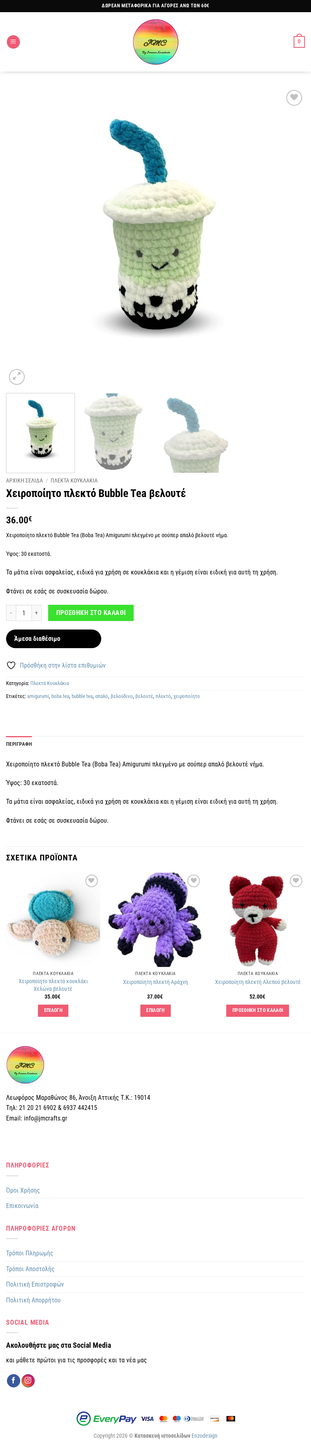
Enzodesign (204, 1435)
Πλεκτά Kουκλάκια (49, 683)
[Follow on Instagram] (28, 1381)
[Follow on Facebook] (13, 1381)
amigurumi (38, 696)
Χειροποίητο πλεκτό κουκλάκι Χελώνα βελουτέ (53, 985)
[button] (13, 42)
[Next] (288, 237)
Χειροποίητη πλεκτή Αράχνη (155, 982)
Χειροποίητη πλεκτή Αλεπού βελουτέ (258, 982)
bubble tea (82, 696)
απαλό (101, 696)
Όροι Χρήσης (23, 1190)
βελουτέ (144, 696)
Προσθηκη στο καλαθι (91, 613)
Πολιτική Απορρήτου (33, 1300)
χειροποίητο (186, 696)
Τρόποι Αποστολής (30, 1269)
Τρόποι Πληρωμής (29, 1253)
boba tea (60, 696)
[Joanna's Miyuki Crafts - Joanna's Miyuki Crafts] (155, 42)
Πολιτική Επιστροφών (35, 1284)
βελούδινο (122, 696)
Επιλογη (53, 1010)
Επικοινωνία (22, 1206)
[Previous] (22, 237)
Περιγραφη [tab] (19, 744)
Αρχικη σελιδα (24, 480)
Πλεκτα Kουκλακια (74, 480)
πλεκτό (163, 696)
